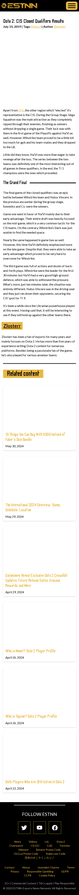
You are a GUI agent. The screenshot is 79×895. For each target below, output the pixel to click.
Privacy (15, 871)
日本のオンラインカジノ (39, 857)
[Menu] (71, 6)
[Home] (19, 5)
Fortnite (65, 845)
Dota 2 (36, 26)
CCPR (27, 875)
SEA (21, 110)
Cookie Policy (47, 875)
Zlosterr (60, 26)
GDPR (65, 871)
